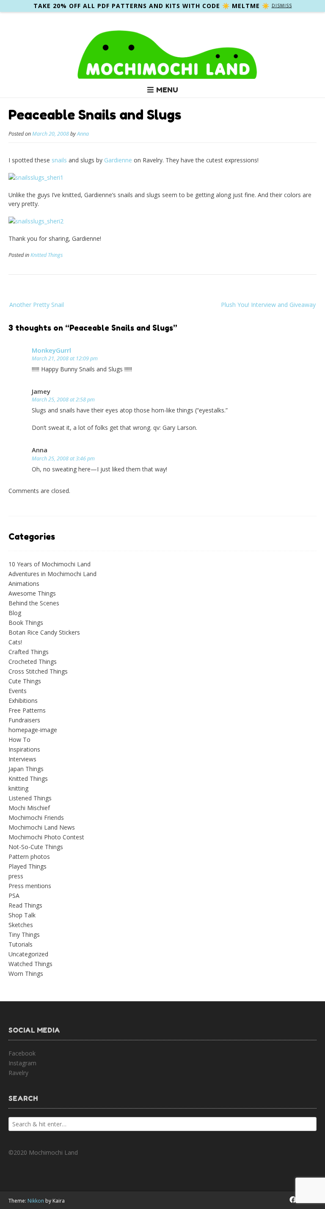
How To (19, 739)
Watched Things (30, 964)
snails (59, 160)
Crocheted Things (32, 661)
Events (17, 691)
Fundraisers (24, 720)
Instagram (22, 1063)
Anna (83, 133)
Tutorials (20, 944)
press (15, 876)
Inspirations (24, 749)
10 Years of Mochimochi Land (49, 564)
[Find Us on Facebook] (292, 1200)
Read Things (25, 905)
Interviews (22, 759)
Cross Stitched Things (38, 671)
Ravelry (18, 1073)
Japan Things (26, 769)
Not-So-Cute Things (35, 847)
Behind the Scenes (33, 603)
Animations (23, 583)
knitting (18, 788)
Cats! (15, 642)
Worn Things (25, 973)
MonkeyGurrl (51, 350)
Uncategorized (28, 954)
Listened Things (30, 798)
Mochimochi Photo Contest (46, 837)
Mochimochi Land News (41, 827)
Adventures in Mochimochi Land (52, 574)
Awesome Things (32, 593)
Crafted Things (28, 652)
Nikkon (36, 1200)
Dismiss (282, 5)
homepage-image (32, 730)
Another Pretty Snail (36, 305)
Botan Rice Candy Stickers (44, 632)
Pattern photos (29, 856)
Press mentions (29, 886)
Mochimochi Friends (36, 817)
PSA (13, 895)
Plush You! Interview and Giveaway (268, 305)
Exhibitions (23, 700)
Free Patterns (27, 710)
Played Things (27, 866)
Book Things (25, 622)
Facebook (22, 1053)
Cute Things (24, 681)
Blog (14, 613)
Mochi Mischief (29, 808)
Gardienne (118, 160)
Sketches (20, 925)
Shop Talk (22, 915)
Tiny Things (24, 934)
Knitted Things (46, 255)
